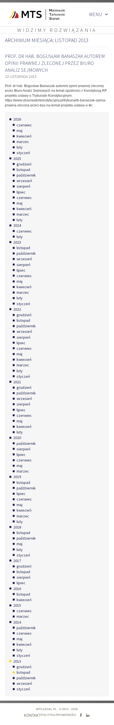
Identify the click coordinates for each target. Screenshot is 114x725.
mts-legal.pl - (47, 709)
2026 (17, 119)
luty (20, 147)
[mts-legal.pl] (32, 14)
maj (19, 130)
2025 (17, 158)
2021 (17, 381)
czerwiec (24, 124)
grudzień (24, 164)
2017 (17, 560)
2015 (17, 605)
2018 (17, 527)
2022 (17, 309)
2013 (17, 661)
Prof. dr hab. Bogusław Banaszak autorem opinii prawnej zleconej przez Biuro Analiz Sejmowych (55, 63)
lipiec (21, 192)
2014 (17, 622)
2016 (17, 588)
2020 (17, 437)
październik (26, 175)
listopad (23, 169)
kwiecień (24, 136)
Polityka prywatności (58, 714)
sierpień (23, 186)
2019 (17, 476)
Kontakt (32, 716)
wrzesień (24, 180)
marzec (23, 141)
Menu (95, 14)
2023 (17, 242)
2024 (17, 225)
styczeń (23, 152)
